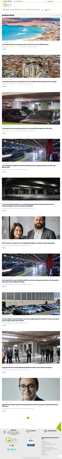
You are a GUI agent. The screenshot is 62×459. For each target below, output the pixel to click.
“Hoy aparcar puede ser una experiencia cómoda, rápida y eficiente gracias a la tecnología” (29, 81)
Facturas (32, 9)
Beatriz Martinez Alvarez (12, 130)
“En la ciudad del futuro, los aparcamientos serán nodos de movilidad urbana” (25, 44)
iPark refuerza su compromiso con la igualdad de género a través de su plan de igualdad (28, 243)
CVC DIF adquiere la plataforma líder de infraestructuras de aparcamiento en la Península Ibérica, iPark (29, 166)
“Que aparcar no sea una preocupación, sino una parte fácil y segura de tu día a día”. (27, 128)
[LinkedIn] (45, 1)
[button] (42, 10)
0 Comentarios (10, 42)
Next (34, 418)
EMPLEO (28, 9)
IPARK (22, 9)
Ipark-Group (37, 9)
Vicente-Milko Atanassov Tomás (13, 46)
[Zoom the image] (31, 437)
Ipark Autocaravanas (14, 9)
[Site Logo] (7, 5)
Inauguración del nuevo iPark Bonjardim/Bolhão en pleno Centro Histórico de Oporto (27, 367)
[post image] (31, 29)
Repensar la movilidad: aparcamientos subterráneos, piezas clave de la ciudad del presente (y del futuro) (30, 405)
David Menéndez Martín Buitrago (13, 84)
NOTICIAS (25, 9)
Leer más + (4, 49)
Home (4, 9)
